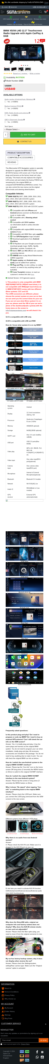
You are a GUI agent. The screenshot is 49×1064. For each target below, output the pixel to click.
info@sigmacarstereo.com (16, 310)
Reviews (12, 162)
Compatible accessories (20, 158)
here (32, 274)
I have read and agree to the (16, 1044)
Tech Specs (9, 126)
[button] (5, 52)
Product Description (19, 153)
